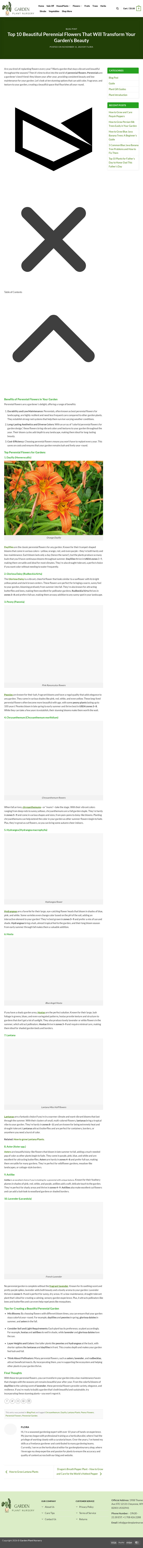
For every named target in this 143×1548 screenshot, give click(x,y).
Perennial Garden (29, 1415)
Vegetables (54, 11)
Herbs (103, 6)
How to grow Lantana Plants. (28, 1139)
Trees (95, 6)
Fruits (87, 6)
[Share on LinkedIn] (28, 1401)
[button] (117, 8)
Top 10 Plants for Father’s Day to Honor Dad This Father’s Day (122, 162)
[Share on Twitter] (12, 1401)
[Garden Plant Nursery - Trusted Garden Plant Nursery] (18, 9)
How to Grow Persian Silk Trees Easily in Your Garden (123, 123)
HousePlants (62, 6)
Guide (112, 83)
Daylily (64, 1412)
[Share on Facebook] (6, 1401)
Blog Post (71, 29)
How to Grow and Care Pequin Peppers (120, 114)
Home (41, 6)
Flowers (76, 6)
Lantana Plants (73, 1412)
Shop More (67, 11)
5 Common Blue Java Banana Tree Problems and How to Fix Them (124, 149)
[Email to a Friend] (17, 1401)
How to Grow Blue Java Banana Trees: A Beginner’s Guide (123, 135)
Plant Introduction (118, 94)
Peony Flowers (87, 1412)
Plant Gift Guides (117, 89)
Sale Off (50, 6)
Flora (90, 47)
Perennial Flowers (13, 1415)
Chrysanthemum (52, 1412)
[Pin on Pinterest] (23, 1401)
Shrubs (43, 11)
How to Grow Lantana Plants (23, 1471)
